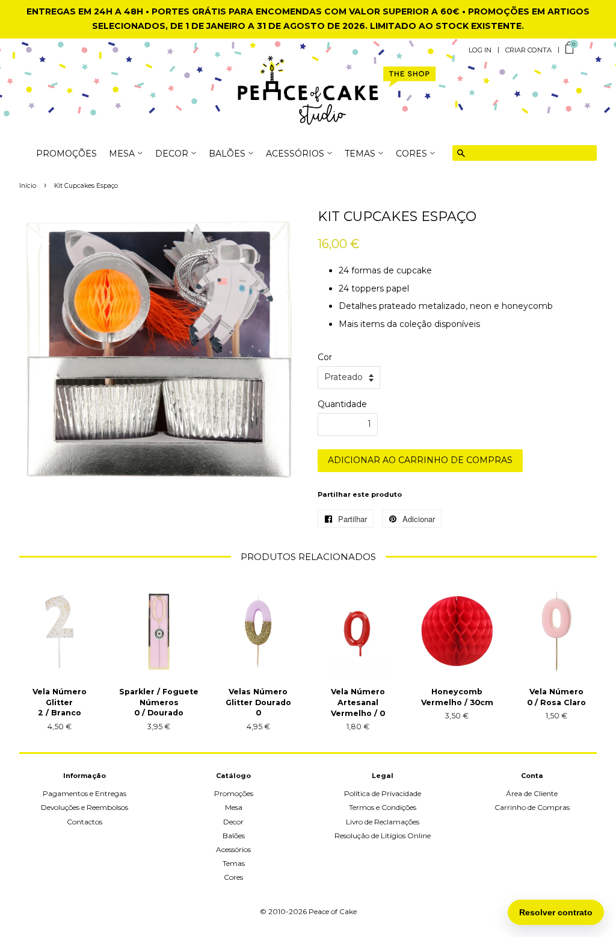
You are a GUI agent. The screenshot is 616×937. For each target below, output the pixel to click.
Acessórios (233, 849)
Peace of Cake (333, 911)
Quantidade (342, 404)
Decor (233, 821)
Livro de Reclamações (382, 821)
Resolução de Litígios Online (382, 835)
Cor (325, 357)
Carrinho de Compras (532, 807)
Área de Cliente (532, 793)
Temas (234, 863)
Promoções (66, 154)
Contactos (84, 821)
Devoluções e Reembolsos (84, 807)
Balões (234, 835)
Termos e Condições (382, 807)
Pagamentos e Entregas (84, 793)
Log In (480, 50)
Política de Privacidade (382, 793)
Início (27, 186)
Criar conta (528, 50)
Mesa (233, 807)
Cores (233, 877)
